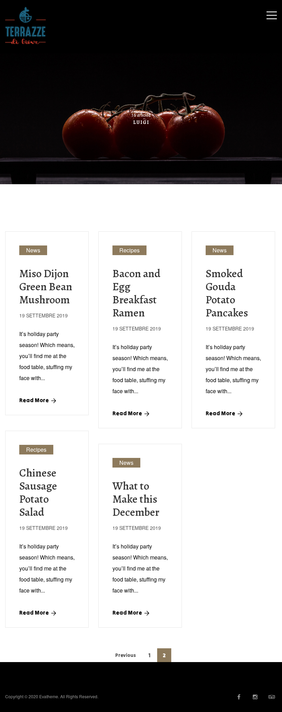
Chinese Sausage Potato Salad (38, 492)
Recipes (129, 250)
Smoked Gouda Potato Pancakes (227, 293)
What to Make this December (135, 499)
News (33, 250)
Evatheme (48, 696)
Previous (125, 655)
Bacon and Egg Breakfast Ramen (136, 293)
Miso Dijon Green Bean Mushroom (45, 286)
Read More (34, 400)
